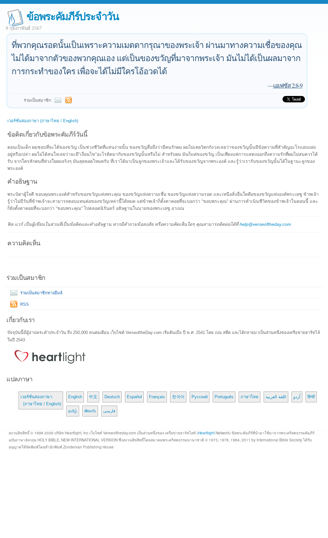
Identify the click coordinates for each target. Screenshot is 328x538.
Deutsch (112, 396)
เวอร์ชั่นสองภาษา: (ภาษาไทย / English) (40, 400)
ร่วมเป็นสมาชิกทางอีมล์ (41, 292)
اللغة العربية (276, 396)
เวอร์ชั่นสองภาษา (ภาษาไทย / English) (42, 120)
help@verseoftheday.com (265, 224)
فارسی (109, 410)
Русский (200, 396)
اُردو (296, 396)
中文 (93, 396)
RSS (24, 304)
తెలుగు (90, 410)
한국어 (178, 396)
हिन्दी (311, 396)
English (75, 396)
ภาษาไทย (249, 396)
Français (157, 396)
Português (224, 396)
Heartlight (206, 432)
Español (134, 396)
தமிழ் (72, 410)
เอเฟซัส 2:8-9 (287, 85)
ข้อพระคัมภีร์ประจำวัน (73, 15)
